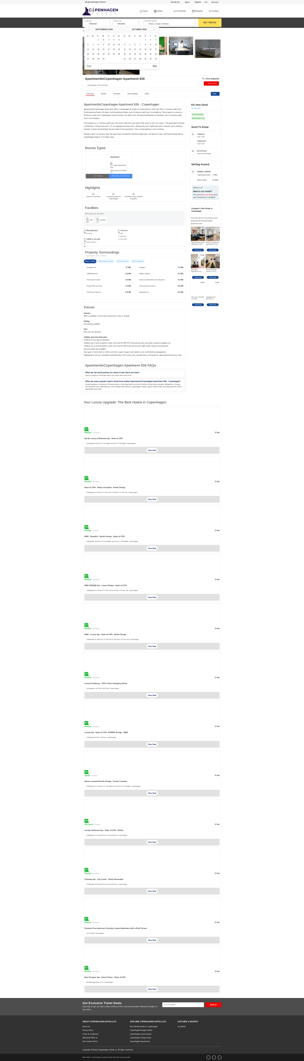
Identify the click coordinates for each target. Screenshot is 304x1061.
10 (108, 44)
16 (103, 49)
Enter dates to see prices (121, 176)
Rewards (198, 11)
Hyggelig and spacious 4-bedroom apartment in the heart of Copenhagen (211, 298)
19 (119, 49)
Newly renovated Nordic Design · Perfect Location (105, 781)
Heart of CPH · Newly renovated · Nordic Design (104, 487)
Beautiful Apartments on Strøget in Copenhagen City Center (197, 270)
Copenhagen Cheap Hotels (140, 1037)
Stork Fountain (141, 384)
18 (114, 49)
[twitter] (214, 1057)
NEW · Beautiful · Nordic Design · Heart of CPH (104, 536)
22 (98, 54)
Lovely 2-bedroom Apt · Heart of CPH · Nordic (103, 830)
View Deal (197, 250)
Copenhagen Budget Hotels (141, 1030)
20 (88, 54)
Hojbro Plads (157, 386)
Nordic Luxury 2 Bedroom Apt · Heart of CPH (103, 438)
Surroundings (132, 93)
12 (119, 44)
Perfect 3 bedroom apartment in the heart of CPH (212, 243)
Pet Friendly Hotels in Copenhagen (143, 1026)
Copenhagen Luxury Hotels (140, 1034)
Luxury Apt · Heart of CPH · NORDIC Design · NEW (106, 732)
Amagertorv (169, 384)
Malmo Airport (202, 180)
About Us (86, 1026)
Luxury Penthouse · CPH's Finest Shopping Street (105, 683)
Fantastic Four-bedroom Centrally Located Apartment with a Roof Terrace (115, 928)
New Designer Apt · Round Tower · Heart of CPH (105, 977)
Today (89, 66)
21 (93, 54)
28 (93, 59)
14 (93, 49)
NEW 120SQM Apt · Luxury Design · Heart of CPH (105, 585)
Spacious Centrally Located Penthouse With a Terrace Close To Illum (197, 298)
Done (155, 66)
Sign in (187, 2)
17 (108, 49)
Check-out (118, 21)
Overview (90, 93)
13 (88, 49)
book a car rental (206, 194)
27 (88, 59)
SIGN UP (213, 1005)
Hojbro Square (147, 386)
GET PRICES (209, 22)
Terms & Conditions (91, 1034)
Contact (214, 11)
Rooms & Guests (151, 21)
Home (145, 11)
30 (103, 59)
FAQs (147, 93)
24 (108, 54)
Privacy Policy (88, 1030)
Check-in (89, 21)
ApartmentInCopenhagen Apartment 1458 (198, 243)
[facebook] (208, 1057)
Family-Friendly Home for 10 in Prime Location (211, 270)
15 (98, 49)
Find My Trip (175, 2)
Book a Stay (212, 83)
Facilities (117, 93)
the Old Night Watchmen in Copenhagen (126, 386)
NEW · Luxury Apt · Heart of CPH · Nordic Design (105, 634)
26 (119, 54)
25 (114, 54)
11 (114, 44)
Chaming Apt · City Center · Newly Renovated (103, 879)
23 (103, 54)
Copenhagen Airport (203, 175)
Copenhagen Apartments (140, 1041)
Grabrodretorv (105, 386)
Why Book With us (90, 1037)
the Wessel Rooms (92, 386)
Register (197, 2)
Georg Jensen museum (156, 384)
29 (98, 59)
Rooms (103, 93)
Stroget (177, 384)
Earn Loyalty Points (90, 1041)
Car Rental (181, 11)
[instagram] (219, 1057)
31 (156, 59)
